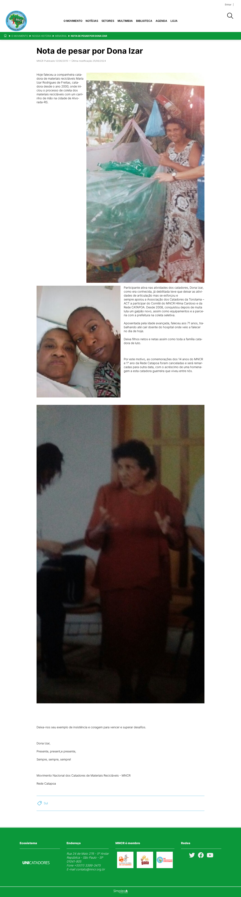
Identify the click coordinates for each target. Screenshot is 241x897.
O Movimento (73, 21)
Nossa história (41, 35)
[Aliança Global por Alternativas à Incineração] (145, 867)
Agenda (161, 21)
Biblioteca (144, 21)
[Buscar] (230, 16)
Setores (107, 21)
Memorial (61, 35)
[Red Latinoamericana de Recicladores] (164, 867)
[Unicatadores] (36, 872)
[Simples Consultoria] (120, 892)
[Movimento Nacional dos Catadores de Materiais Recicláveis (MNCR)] (27, 21)
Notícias (92, 21)
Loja (174, 21)
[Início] (5, 36)
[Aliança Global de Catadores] (125, 867)
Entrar (228, 4)
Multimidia (125, 21)
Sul (46, 803)
